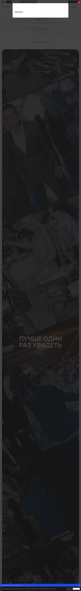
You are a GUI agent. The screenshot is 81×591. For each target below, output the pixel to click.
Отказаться (69, 588)
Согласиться (76, 588)
